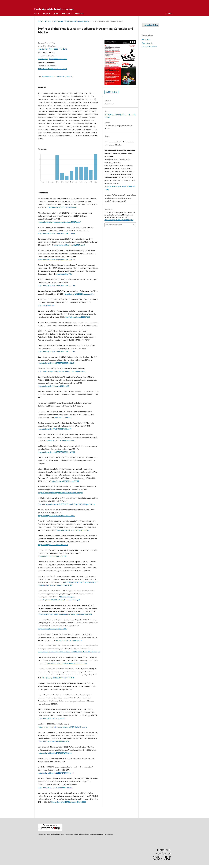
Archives (48, 21)
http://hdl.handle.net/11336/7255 (77, 317)
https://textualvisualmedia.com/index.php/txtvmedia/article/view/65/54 (65, 614)
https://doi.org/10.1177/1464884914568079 (54, 429)
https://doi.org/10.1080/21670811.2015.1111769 (56, 351)
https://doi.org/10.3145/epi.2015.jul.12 (52, 629)
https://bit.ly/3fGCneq (46, 305)
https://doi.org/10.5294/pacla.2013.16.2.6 (69, 245)
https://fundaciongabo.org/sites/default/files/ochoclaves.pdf (60, 493)
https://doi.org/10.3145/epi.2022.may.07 (57, 76)
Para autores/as (147, 43)
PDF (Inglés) (112, 92)
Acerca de (66, 13)
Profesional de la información (54, 9)
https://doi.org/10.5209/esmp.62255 (65, 481)
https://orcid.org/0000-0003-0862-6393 (52, 49)
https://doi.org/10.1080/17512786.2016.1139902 (56, 452)
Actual (36, 13)
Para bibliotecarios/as (149, 47)
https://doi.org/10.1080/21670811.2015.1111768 (56, 285)
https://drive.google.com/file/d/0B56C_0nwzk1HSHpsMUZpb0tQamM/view (66, 504)
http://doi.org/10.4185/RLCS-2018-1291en (73, 530)
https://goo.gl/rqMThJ (64, 274)
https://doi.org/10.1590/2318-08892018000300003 (67, 663)
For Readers (146, 39)
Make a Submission (151, 25)
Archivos (46, 13)
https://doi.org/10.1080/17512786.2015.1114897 (56, 516)
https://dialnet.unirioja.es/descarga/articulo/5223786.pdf (59, 222)
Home (40, 21)
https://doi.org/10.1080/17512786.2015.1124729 (56, 259)
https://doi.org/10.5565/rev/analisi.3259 (53, 545)
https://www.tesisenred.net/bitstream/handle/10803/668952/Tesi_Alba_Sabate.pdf (69, 652)
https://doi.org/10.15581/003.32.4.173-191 (58, 678)
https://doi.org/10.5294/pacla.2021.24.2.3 (53, 386)
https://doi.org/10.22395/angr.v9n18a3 (52, 556)
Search (170, 13)
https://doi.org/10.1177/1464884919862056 (54, 753)
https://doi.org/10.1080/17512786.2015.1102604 (56, 363)
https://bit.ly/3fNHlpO (63, 417)
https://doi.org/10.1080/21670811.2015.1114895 (56, 233)
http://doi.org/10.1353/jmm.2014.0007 (60, 440)
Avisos (56, 13)
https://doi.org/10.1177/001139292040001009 (55, 773)
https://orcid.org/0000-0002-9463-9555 (52, 59)
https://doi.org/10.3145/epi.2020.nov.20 (62, 207)
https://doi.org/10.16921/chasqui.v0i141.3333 (68, 802)
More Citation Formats (114, 225)
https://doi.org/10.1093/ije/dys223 (69, 640)
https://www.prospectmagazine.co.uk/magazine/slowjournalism (61, 371)
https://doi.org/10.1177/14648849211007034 (55, 787)
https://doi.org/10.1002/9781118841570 (53, 741)
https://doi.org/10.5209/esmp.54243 (51, 718)
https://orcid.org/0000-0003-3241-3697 (52, 69)
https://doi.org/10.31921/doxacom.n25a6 (78, 294)
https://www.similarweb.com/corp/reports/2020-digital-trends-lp (62, 727)
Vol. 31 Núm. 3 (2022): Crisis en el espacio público (71, 21)
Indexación (79, 13)
